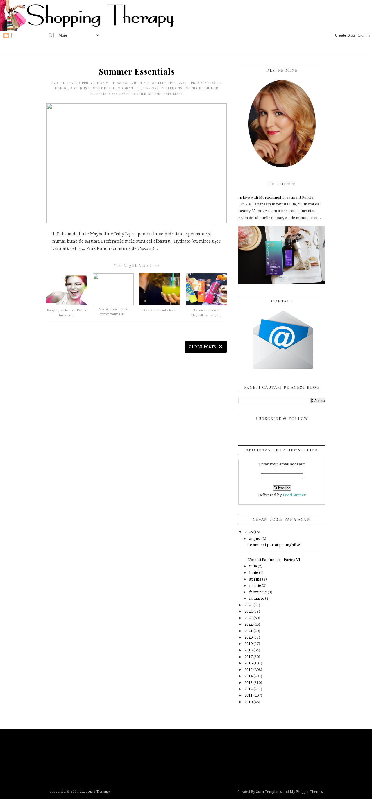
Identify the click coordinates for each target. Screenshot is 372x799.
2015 (248, 669)
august (255, 538)
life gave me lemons (162, 88)
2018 (248, 650)
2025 (248, 605)
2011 (248, 695)
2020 (248, 637)
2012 (248, 689)
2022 (248, 624)
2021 (248, 631)
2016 (248, 663)
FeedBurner (294, 495)
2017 (248, 657)
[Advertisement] (187, 751)
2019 (248, 644)
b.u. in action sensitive (153, 82)
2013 (248, 682)
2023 (248, 618)
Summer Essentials (137, 71)
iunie (254, 572)
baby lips (186, 82)
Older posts (203, 347)
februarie (258, 592)
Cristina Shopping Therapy (83, 82)
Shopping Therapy (95, 791)
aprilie (255, 579)
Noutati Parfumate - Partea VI (274, 560)
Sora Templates (269, 792)
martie (255, 585)
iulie (253, 566)
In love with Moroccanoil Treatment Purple (275, 197)
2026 (248, 532)
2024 (248, 611)
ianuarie (257, 598)
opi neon (193, 88)
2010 (248, 702)
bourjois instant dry (90, 88)
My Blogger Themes (306, 792)
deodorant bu (127, 88)
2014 (248, 676)
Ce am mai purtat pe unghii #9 (274, 545)
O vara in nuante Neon (159, 310)
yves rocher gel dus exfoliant (152, 94)
